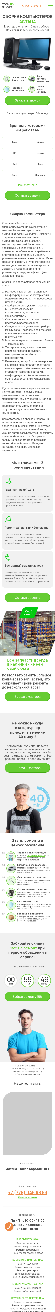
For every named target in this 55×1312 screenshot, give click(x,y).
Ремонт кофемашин (27, 1249)
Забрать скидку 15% (27, 997)
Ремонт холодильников (27, 1302)
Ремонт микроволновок (27, 1246)
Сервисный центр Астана (25, 1068)
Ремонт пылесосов (27, 1243)
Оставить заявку (27, 196)
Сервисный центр (25, 1065)
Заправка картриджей (27, 1273)
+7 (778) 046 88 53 (31, 5)
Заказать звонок (27, 100)
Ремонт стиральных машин (27, 1305)
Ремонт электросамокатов (27, 1252)
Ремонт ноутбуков (27, 1263)
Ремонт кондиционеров (28, 1287)
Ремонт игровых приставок (27, 1276)
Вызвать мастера (27, 697)
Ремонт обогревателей (27, 1291)
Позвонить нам (27, 1197)
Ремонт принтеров (27, 1270)
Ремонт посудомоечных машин (27, 1308)
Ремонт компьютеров (25, 1071)
